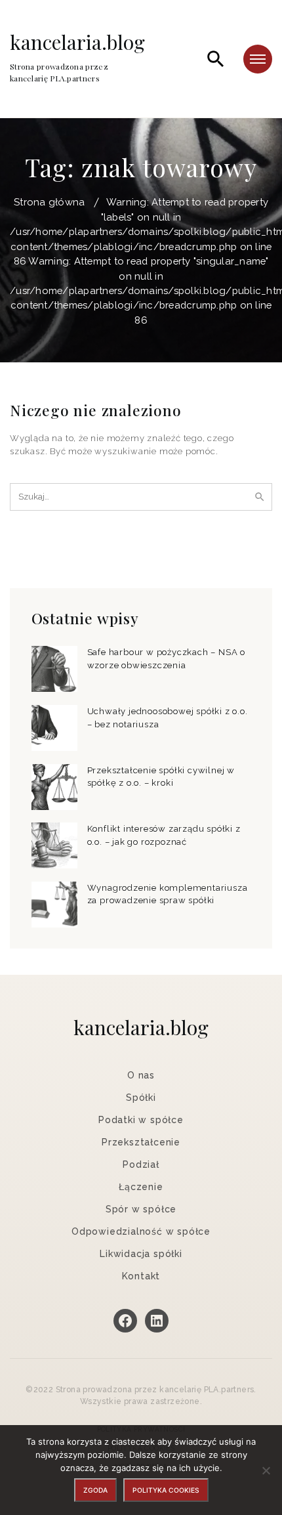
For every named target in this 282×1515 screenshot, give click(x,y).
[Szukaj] (215, 59)
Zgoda (95, 1490)
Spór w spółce (141, 1209)
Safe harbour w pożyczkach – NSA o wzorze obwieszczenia (166, 658)
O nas (141, 1075)
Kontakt (141, 1276)
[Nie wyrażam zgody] (265, 1470)
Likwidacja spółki (141, 1253)
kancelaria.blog (77, 57)
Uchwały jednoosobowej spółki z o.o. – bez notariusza (167, 717)
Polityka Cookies (165, 1490)
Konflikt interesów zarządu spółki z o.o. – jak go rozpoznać (164, 835)
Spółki (141, 1097)
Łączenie (141, 1187)
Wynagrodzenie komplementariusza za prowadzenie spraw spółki (167, 894)
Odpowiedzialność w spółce (141, 1231)
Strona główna (49, 201)
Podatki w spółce (141, 1120)
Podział (141, 1164)
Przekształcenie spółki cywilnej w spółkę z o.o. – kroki (161, 776)
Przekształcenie (141, 1142)
